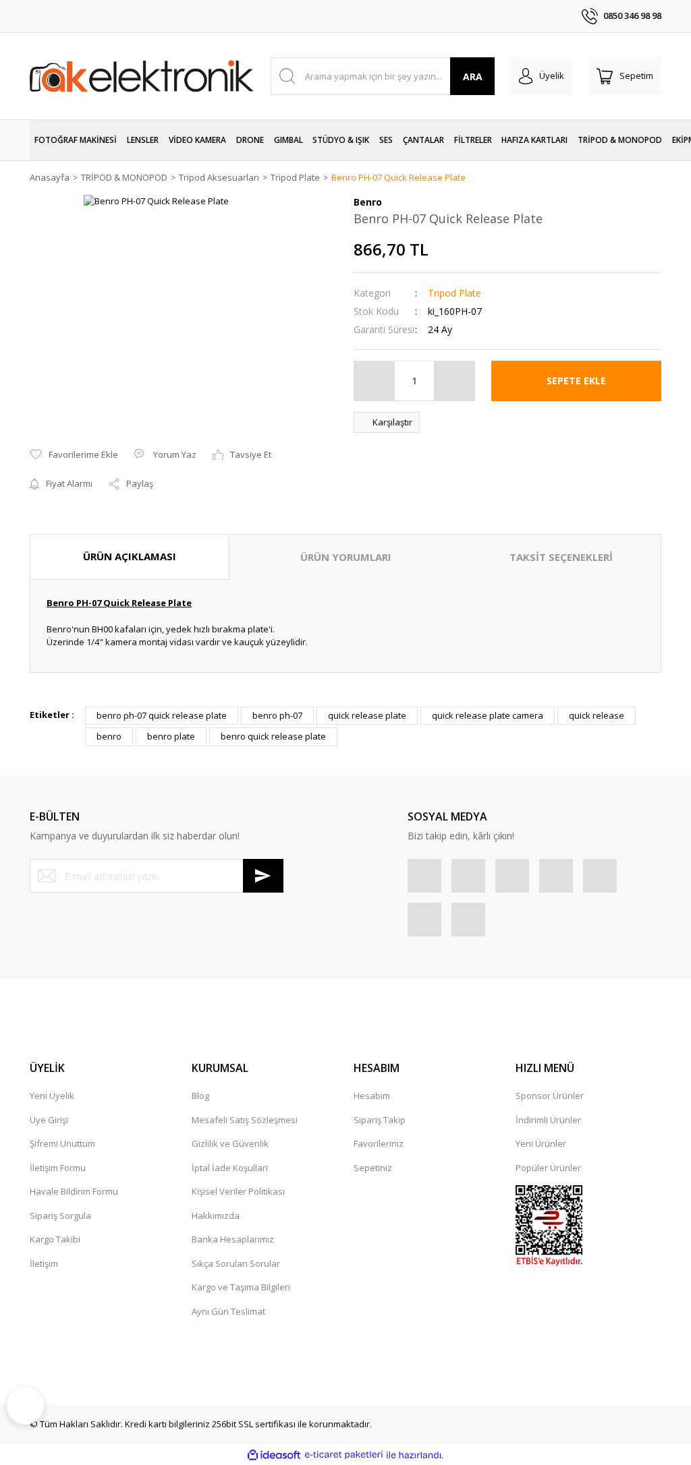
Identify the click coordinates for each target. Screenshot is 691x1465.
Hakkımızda (216, 1215)
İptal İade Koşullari (230, 1168)
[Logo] (142, 76)
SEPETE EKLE (576, 380)
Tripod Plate (454, 293)
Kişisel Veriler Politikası (238, 1191)
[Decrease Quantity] (374, 380)
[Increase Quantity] (454, 380)
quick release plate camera (487, 715)
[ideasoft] (274, 1455)
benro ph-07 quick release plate (161, 715)
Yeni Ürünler (541, 1143)
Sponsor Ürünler (550, 1095)
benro (108, 736)
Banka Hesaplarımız (233, 1239)
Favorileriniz (379, 1143)
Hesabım (372, 1095)
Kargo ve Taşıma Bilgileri (241, 1287)
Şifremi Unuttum (62, 1143)
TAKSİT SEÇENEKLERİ (561, 557)
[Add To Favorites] (74, 455)
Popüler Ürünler (548, 1168)
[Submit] (263, 876)
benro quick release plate (273, 736)
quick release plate (367, 715)
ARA (472, 76)
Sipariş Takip (380, 1120)
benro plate (171, 736)
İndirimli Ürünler (548, 1120)
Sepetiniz (373, 1168)
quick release (596, 715)
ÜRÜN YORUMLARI (345, 557)
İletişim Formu (58, 1168)
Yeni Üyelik (52, 1095)
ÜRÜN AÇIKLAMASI (129, 556)
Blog (200, 1095)
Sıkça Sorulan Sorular (236, 1263)
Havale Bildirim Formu (74, 1191)
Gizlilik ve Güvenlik (230, 1143)
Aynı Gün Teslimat (228, 1311)
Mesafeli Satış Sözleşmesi (245, 1120)
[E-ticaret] (343, 1455)
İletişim (44, 1263)
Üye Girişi (49, 1120)
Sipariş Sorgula (60, 1215)
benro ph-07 (277, 715)
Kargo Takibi (55, 1239)
